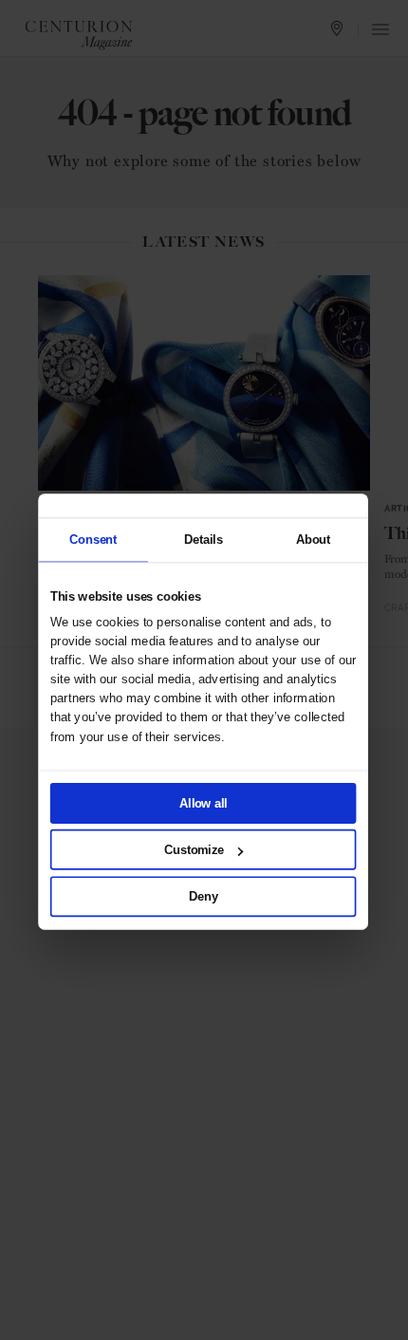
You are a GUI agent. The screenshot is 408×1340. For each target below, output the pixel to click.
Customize (194, 849)
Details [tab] (202, 539)
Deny (203, 896)
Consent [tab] (93, 539)
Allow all (203, 803)
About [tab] (312, 539)
